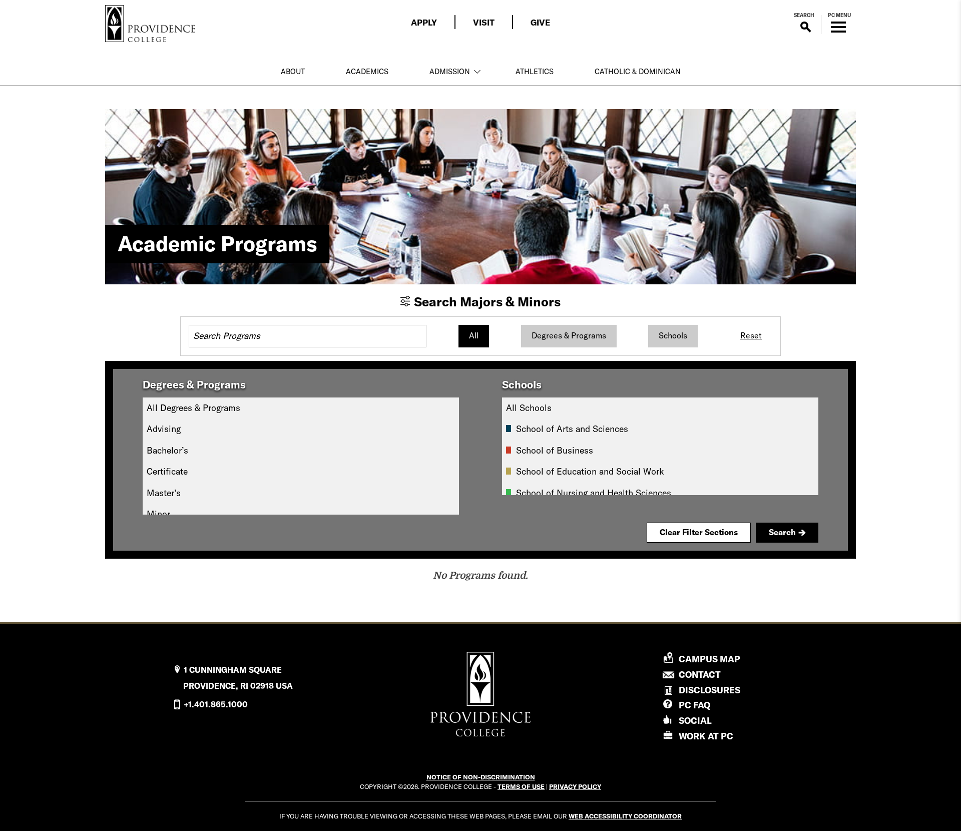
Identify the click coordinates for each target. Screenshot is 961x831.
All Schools (529, 407)
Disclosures (709, 690)
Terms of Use (521, 786)
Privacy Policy (575, 786)
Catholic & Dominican (638, 71)
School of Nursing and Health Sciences (593, 493)
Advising (164, 429)
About (293, 71)
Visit (484, 22)
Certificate (167, 471)
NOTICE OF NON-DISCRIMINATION (480, 777)
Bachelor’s (167, 450)
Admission (449, 71)
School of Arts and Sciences (572, 429)
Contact (700, 675)
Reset (751, 335)
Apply (424, 22)
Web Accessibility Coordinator (625, 816)
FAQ (694, 705)
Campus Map (709, 659)
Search (782, 532)
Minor (158, 514)
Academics (367, 71)
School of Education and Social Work (590, 471)
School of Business (554, 450)
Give (540, 22)
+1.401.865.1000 (216, 704)
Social (695, 720)
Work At (706, 736)
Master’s (164, 493)
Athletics (535, 71)
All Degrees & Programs (193, 407)
